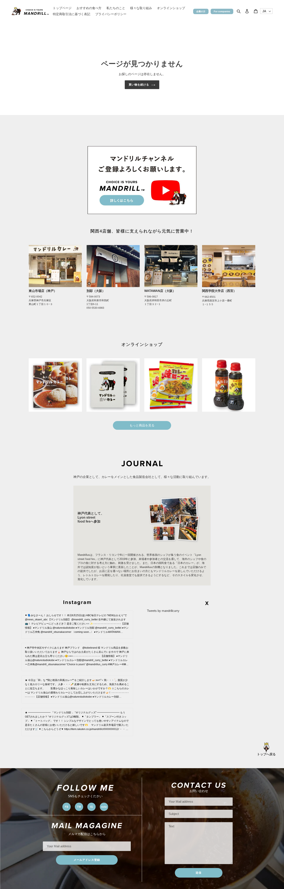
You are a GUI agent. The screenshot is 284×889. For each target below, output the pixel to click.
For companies (222, 11)
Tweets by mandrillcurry (163, 610)
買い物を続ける (139, 84)
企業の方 (200, 11)
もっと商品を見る (142, 425)
